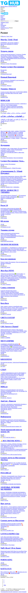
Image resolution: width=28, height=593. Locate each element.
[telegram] (4, 14)
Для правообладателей (6, 591)
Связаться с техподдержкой (19, 591)
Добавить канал (5, 22)
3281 (5, 585)
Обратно (3, 29)
